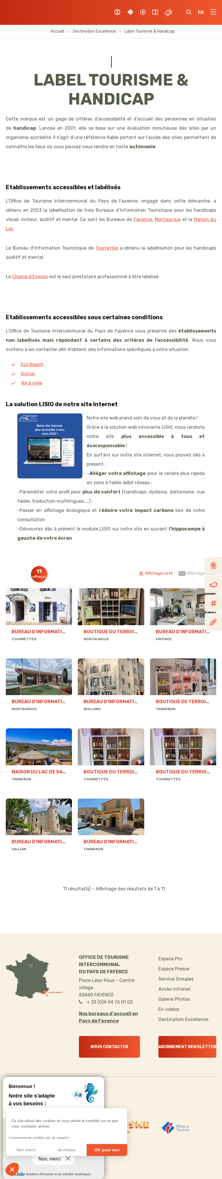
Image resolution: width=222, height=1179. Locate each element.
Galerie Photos (174, 999)
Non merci (25, 1150)
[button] (12, 1169)
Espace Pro (170, 958)
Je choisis (66, 1150)
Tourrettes (106, 248)
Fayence (143, 219)
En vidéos (168, 1009)
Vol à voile (31, 383)
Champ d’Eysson (30, 276)
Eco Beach (32, 364)
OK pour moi (107, 1150)
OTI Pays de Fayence (34, 12)
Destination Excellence (94, 31)
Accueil (57, 31)
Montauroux (168, 219)
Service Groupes (176, 979)
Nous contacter (109, 1046)
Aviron (28, 373)
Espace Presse (173, 969)
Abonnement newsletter (187, 1046)
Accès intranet (174, 989)
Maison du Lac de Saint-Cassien (52, 772)
